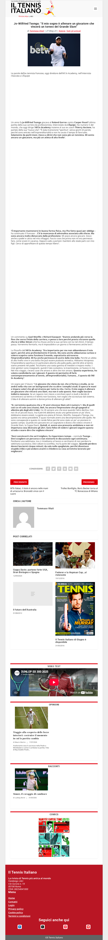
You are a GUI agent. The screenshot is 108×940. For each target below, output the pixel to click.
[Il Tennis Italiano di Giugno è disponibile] (75, 609)
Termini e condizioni (19, 916)
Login (11, 905)
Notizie (62, 30)
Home (11, 898)
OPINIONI (54, 704)
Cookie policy (15, 912)
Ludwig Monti (20, 798)
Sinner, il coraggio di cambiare (30, 794)
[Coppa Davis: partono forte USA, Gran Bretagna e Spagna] (33, 554)
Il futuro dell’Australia (25, 609)
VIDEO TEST (54, 666)
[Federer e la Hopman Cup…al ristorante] (75, 555)
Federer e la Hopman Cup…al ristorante (71, 573)
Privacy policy (15, 908)
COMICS (54, 814)
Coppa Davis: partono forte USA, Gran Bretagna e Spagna (30, 571)
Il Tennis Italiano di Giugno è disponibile (70, 640)
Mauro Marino (20, 742)
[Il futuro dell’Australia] (33, 594)
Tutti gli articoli (73, 30)
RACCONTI (54, 766)
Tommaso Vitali (37, 30)
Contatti (12, 901)
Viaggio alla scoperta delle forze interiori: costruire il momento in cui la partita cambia (31, 735)
